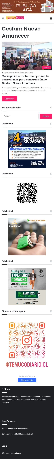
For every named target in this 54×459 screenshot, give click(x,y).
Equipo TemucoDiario (11, 73)
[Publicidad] (27, 6)
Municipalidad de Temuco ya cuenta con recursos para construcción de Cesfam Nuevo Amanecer (25, 79)
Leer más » (9, 99)
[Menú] (51, 19)
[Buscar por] (3, 19)
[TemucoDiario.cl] (15, 18)
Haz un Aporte (27, 380)
